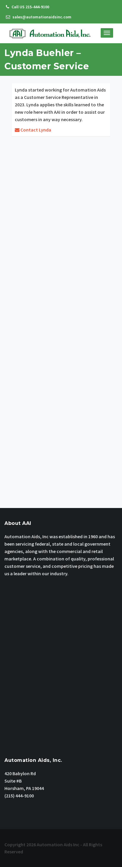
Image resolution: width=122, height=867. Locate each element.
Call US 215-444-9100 (30, 6)
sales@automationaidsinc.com (41, 17)
